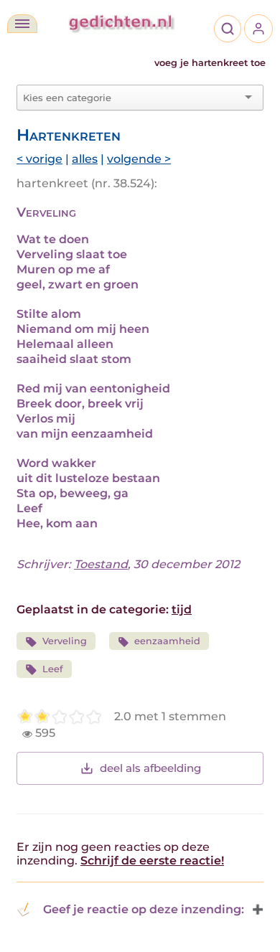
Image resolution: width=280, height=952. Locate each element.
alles (85, 159)
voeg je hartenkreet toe (210, 62)
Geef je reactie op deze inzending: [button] (143, 909)
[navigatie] (22, 23)
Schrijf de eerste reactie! (152, 860)
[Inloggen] (258, 28)
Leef (52, 669)
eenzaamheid (167, 641)
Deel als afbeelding (150, 768)
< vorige (39, 159)
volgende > (139, 159)
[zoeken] (227, 28)
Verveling (64, 641)
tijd (182, 609)
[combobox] (131, 97)
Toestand (101, 564)
